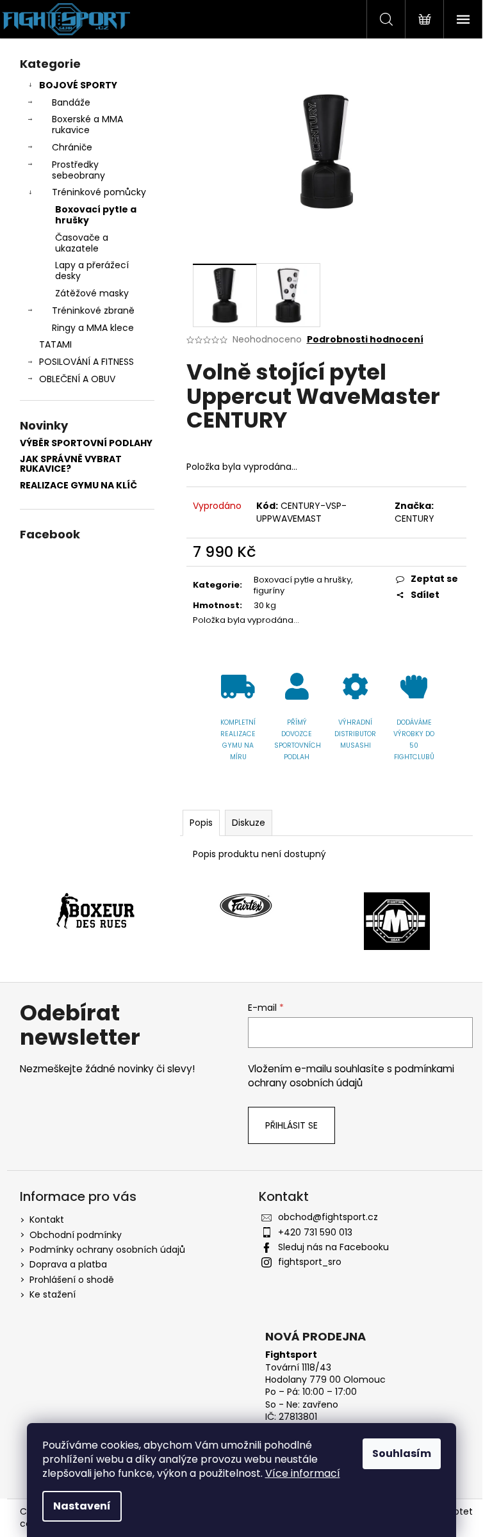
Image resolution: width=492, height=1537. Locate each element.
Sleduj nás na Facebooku (333, 1247)
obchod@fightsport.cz (328, 1217)
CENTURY (414, 518)
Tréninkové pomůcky (99, 192)
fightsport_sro (309, 1261)
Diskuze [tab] (248, 822)
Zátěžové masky (92, 293)
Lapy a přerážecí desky (92, 270)
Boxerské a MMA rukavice (87, 124)
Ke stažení (52, 1294)
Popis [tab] (201, 822)
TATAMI (55, 344)
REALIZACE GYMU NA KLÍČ (78, 485)
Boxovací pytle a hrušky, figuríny (303, 585)
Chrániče (72, 147)
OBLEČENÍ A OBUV (77, 379)
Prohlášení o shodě (71, 1279)
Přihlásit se (291, 1125)
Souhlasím (401, 1453)
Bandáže (71, 102)
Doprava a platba (68, 1264)
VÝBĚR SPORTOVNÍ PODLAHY (86, 443)
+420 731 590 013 (315, 1232)
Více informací (302, 1473)
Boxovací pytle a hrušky (95, 215)
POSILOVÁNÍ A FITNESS (86, 361)
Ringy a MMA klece (93, 327)
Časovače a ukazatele (81, 243)
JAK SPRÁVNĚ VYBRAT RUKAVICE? (71, 464)
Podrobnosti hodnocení (365, 340)
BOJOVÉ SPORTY (78, 85)
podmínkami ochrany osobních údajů (351, 1076)
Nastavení (82, 1506)
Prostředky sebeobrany (78, 170)
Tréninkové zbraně (93, 310)
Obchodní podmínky (75, 1234)
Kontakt (46, 1219)
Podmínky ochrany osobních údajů (107, 1249)
